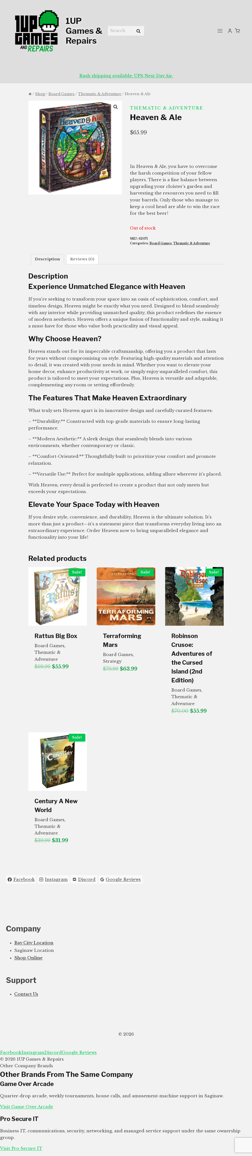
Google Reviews (79, 1052)
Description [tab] (47, 259)
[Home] (30, 94)
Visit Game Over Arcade (26, 1106)
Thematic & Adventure (166, 108)
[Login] (229, 31)
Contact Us (26, 994)
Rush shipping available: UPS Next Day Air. (126, 75)
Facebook (10, 1052)
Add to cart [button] (49, 683)
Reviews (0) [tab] (82, 259)
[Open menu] (220, 30)
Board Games (160, 243)
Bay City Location (33, 942)
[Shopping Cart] (237, 30)
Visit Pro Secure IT (21, 1148)
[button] (115, 107)
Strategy (112, 661)
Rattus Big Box (55, 636)
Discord (53, 1052)
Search (139, 31)
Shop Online (28, 957)
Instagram (32, 1052)
